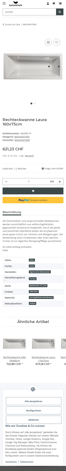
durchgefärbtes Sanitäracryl (41, 297)
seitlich (32, 303)
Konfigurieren (33, 410)
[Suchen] (59, 11)
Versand (29, 155)
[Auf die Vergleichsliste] (48, 42)
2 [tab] (35, 103)
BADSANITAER (21, 136)
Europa (33, 279)
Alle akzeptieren (33, 401)
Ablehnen (33, 419)
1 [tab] (31, 103)
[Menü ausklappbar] (4, 2)
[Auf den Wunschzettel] (56, 42)
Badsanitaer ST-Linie (38, 285)
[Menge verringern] (6, 181)
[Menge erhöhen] (59, 181)
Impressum (11, 461)
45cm (32, 260)
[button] (48, 3)
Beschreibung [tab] (12, 212)
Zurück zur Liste (12, 24)
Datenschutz (26, 461)
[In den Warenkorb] (5, 34)
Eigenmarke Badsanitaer (40, 272)
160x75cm (34, 291)
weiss (32, 266)
